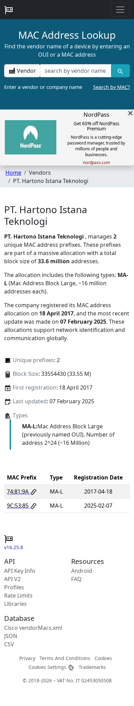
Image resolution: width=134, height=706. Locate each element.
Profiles (14, 587)
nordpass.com (96, 162)
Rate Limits (18, 595)
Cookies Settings (48, 667)
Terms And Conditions (65, 658)
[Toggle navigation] (120, 9)
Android (81, 571)
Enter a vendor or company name (67, 87)
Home (13, 172)
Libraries (15, 603)
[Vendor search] (120, 70)
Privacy (27, 658)
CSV (9, 644)
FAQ (76, 579)
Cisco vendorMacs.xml (33, 628)
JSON (10, 636)
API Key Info (19, 571)
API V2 (12, 579)
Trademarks (92, 667)
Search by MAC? (111, 87)
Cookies (103, 658)
